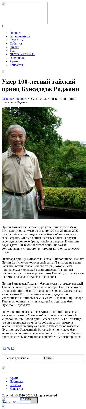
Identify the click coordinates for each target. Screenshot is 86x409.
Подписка (16, 381)
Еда (12, 50)
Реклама (15, 385)
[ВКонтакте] (13, 348)
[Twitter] (4, 348)
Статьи (14, 47)
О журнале (17, 57)
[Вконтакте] (5, 371)
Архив (14, 61)
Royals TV (17, 40)
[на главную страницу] (25, 23)
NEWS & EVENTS (22, 54)
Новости (15, 32)
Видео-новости (20, 36)
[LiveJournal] (9, 348)
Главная (7, 98)
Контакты (16, 65)
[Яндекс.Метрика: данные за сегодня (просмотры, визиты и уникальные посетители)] (10, 400)
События (16, 43)
